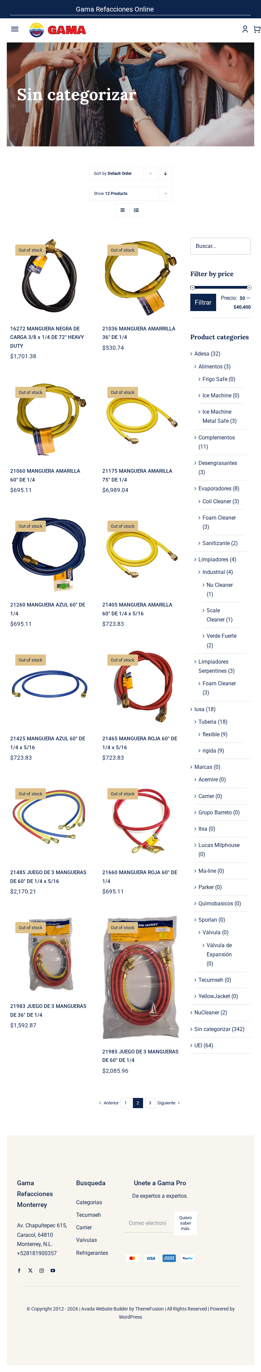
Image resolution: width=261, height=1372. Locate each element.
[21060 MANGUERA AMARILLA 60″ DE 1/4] (49, 419)
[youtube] (53, 1270)
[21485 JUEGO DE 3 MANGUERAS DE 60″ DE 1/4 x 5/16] (49, 820)
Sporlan (207, 920)
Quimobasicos (215, 903)
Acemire (208, 779)
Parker (206, 887)
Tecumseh (210, 980)
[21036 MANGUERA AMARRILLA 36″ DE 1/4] (141, 277)
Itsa (202, 829)
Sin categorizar (212, 1029)
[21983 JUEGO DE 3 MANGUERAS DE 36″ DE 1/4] (49, 954)
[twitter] (30, 1270)
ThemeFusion (149, 1309)
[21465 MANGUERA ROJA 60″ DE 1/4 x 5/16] (141, 687)
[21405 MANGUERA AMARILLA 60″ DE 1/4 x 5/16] (141, 553)
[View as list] (136, 210)
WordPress (130, 1317)
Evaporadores (214, 488)
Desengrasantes (217, 463)
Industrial (214, 572)
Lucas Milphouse (219, 845)
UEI (198, 1045)
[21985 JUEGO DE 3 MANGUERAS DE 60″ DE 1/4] (141, 977)
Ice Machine (217, 395)
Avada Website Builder (104, 1309)
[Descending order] (165, 174)
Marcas (203, 767)
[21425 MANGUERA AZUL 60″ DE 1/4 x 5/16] (49, 687)
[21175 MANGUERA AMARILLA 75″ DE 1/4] (141, 419)
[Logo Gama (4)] (59, 20)
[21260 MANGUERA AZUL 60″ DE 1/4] (49, 553)
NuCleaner (206, 1012)
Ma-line (207, 871)
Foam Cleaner (219, 517)
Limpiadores (213, 559)
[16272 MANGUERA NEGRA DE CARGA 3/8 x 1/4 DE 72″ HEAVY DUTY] (49, 277)
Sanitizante (216, 543)
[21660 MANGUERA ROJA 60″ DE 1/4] (141, 820)
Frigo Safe (215, 379)
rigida (209, 750)
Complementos (216, 437)
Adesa (201, 353)
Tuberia (207, 722)
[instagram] (41, 1270)
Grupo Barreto (215, 812)
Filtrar (203, 302)
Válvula (212, 932)
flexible (211, 734)
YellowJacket (214, 996)
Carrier (206, 796)
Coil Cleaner (217, 501)
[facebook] (19, 1270)
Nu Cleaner (220, 585)
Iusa (199, 709)
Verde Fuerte (222, 636)
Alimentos (210, 366)
